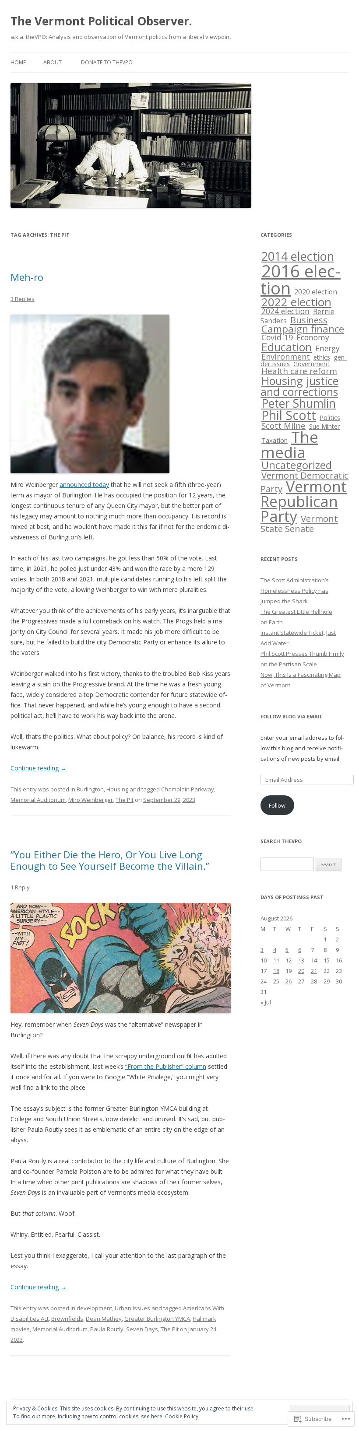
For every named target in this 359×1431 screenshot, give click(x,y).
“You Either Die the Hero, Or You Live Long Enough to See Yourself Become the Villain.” (110, 860)
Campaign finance (302, 329)
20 (301, 971)
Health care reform (299, 371)
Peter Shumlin (298, 403)
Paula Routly (106, 1329)
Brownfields (67, 1319)
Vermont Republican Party (303, 501)
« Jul (265, 1002)
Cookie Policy (181, 1416)
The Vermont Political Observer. (101, 21)
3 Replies (23, 299)
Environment (285, 356)
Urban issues (132, 1308)
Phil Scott (288, 414)
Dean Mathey (104, 1319)
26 (288, 981)
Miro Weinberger (90, 800)
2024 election (285, 311)
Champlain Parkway (187, 789)
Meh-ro (27, 276)
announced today (84, 484)
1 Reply (20, 887)
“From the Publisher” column (165, 1066)
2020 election (315, 292)
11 (276, 960)
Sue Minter (324, 426)
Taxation (274, 440)
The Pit (125, 800)
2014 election (297, 256)
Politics (330, 417)
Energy (327, 348)
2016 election (300, 279)
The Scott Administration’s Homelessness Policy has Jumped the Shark (294, 590)
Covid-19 (277, 337)
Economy (312, 337)
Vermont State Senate (299, 523)
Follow (277, 805)
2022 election (296, 302)
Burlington (90, 789)
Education (286, 346)
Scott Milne (283, 425)
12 (288, 960)
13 (301, 960)
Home (18, 62)
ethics (321, 357)
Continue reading (39, 768)
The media (289, 444)
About (52, 62)
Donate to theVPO (107, 62)
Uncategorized (296, 465)
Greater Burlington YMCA (157, 1319)
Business (308, 320)
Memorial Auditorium (38, 800)
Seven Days (142, 1329)
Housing (117, 789)
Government (311, 363)
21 (314, 971)
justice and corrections (299, 386)
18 (276, 971)
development (94, 1308)
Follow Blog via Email (291, 716)
